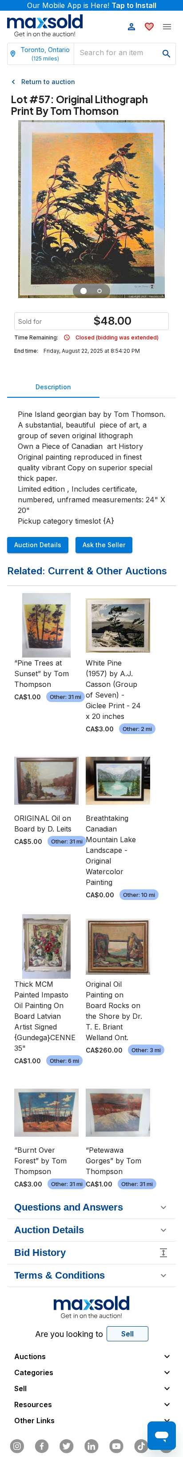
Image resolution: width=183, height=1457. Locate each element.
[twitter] (66, 1446)
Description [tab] (53, 387)
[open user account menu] (131, 26)
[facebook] (41, 1446)
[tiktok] (141, 1446)
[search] (166, 54)
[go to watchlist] (149, 26)
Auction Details (37, 545)
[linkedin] (91, 1446)
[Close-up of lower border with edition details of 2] (99, 291)
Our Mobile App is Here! (91, 5)
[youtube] (116, 1446)
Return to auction (48, 81)
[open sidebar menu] (167, 26)
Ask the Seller (104, 545)
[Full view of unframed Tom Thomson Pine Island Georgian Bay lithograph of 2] (83, 291)
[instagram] (17, 1446)
